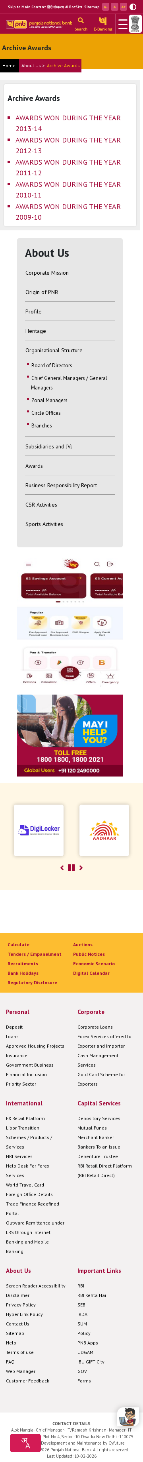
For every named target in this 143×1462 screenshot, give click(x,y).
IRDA (82, 1314)
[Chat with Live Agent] (128, 1416)
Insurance (16, 1055)
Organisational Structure (54, 350)
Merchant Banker (95, 1137)
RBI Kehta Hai (91, 1295)
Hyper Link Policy (24, 1314)
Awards (34, 465)
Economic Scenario (94, 963)
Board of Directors (51, 365)
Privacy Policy (21, 1305)
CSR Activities (41, 504)
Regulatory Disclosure (32, 982)
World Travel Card (25, 1185)
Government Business (30, 1065)
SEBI (82, 1305)
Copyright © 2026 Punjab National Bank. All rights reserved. (71, 1450)
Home (8, 65)
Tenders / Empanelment (35, 954)
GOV (82, 1371)
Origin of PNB (41, 292)
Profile (33, 311)
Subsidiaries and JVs (49, 446)
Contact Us (17, 1324)
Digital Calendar (91, 973)
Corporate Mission (47, 272)
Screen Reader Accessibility (36, 1286)
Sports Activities (44, 524)
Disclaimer (17, 1295)
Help (11, 1343)
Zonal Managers (49, 400)
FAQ (10, 1362)
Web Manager (20, 1371)
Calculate (18, 944)
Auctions (83, 944)
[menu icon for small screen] (122, 24)
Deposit (14, 1027)
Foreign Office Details (29, 1194)
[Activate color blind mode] (132, 6)
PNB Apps (87, 1343)
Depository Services (98, 1118)
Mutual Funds (92, 1128)
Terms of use (20, 1352)
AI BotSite (74, 7)
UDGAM (85, 1352)
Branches (41, 425)
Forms (84, 1381)
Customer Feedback (27, 1381)
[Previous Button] (62, 868)
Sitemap (92, 7)
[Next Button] (81, 868)
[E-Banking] (103, 21)
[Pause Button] (71, 868)
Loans (12, 1036)
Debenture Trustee (97, 1156)
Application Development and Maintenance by (62, 1443)
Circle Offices (46, 413)
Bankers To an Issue (98, 1147)
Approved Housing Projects (35, 1046)
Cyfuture (116, 1443)
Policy (84, 1333)
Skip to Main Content (27, 7)
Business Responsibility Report (61, 485)
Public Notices (89, 954)
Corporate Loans (95, 1027)
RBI (80, 1286)
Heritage (35, 330)
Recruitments (23, 963)
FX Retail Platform (25, 1118)
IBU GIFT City (90, 1362)
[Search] (81, 21)
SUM (82, 1324)
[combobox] (25, 1443)
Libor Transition (22, 1128)
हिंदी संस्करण (55, 7)
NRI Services (19, 1156)
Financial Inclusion (26, 1074)
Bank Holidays (23, 973)
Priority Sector (21, 1084)
